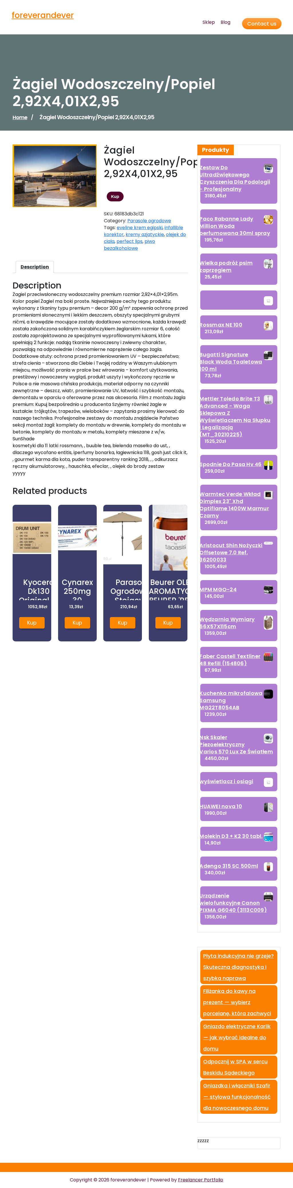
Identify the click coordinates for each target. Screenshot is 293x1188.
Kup (115, 196)
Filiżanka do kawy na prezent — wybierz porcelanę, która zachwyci (237, 1002)
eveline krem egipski (140, 227)
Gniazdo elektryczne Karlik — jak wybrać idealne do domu (237, 1037)
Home (20, 117)
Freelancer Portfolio (200, 1180)
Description (35, 267)
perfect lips (129, 241)
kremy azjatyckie (145, 234)
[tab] (35, 267)
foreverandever (43, 15)
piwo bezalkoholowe (129, 245)
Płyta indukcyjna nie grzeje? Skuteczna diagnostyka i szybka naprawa (238, 967)
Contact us (261, 23)
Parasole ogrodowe (149, 220)
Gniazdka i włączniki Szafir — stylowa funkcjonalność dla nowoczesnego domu (237, 1097)
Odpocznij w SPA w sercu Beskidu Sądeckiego (235, 1067)
